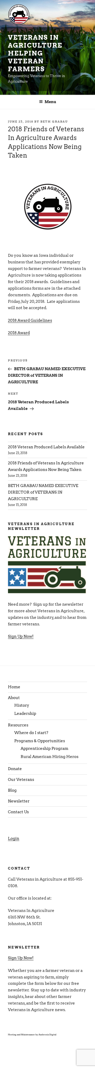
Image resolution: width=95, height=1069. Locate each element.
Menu (50, 102)
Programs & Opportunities (39, 741)
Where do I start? (31, 732)
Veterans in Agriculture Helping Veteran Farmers (35, 53)
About (14, 697)
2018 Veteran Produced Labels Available (46, 447)
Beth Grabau (54, 121)
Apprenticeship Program (44, 748)
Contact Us (18, 812)
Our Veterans (21, 779)
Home (14, 687)
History (21, 705)
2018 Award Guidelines (30, 320)
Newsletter (19, 801)
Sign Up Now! (21, 636)
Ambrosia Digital (47, 1034)
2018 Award (19, 332)
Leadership (25, 713)
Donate (15, 768)
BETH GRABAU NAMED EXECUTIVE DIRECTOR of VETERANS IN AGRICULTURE (43, 492)
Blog (12, 790)
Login (13, 838)
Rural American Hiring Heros (49, 756)
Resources (18, 725)
